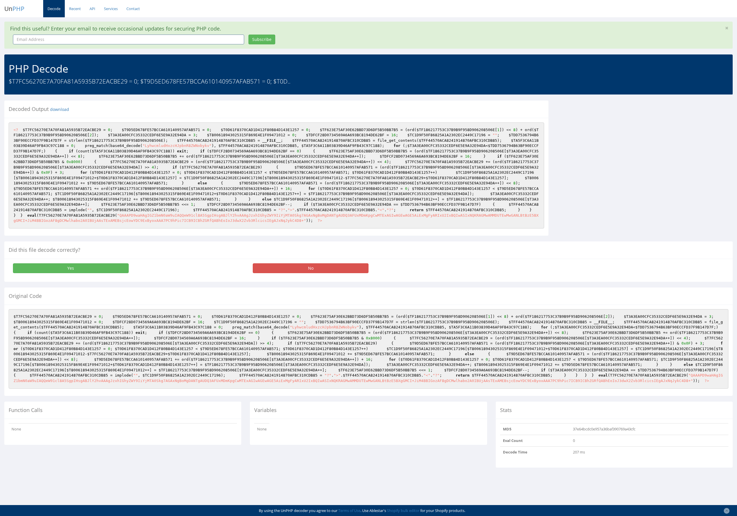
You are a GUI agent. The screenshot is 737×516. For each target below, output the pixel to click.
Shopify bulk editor (403, 510)
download (59, 109)
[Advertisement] (605, 141)
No (311, 268)
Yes (70, 268)
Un (14, 9)
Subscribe (261, 39)
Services (111, 8)
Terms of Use (349, 510)
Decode (54, 8)
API (92, 8)
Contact (133, 8)
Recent (75, 8)
